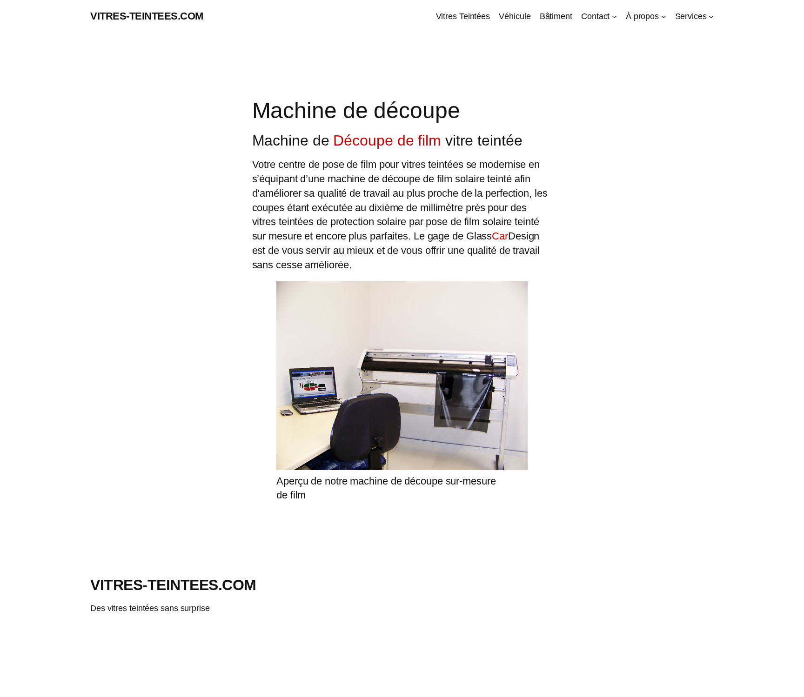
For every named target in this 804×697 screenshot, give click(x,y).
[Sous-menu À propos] (663, 16)
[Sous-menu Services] (711, 16)
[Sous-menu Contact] (614, 16)
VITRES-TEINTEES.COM (146, 16)
